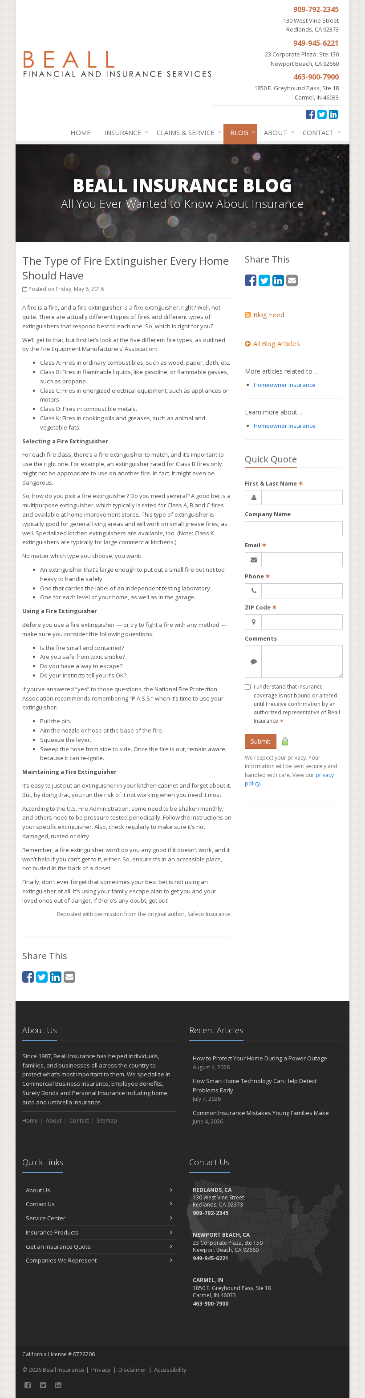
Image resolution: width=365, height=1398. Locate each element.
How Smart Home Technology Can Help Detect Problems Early (254, 1090)
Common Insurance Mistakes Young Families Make (261, 1117)
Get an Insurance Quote (58, 1247)
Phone (257, 576)
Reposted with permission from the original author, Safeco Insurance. (144, 914)
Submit (261, 741)
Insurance (124, 132)
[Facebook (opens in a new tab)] (310, 114)
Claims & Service (187, 132)
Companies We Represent (61, 1260)
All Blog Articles (276, 343)
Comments (261, 638)
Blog (240, 132)
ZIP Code (261, 607)
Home (80, 132)
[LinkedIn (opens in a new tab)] (333, 114)
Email (256, 545)
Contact (320, 132)
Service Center (45, 1218)
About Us (38, 1190)
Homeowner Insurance (285, 385)
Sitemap (107, 1120)
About (277, 132)
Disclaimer (132, 1370)
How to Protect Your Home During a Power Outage (260, 1062)
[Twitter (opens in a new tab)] (322, 114)
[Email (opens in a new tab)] (69, 977)
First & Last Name (274, 483)
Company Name (268, 514)
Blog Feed (268, 314)
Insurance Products (52, 1232)
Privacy (101, 1370)
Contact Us (40, 1204)
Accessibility (170, 1370)
